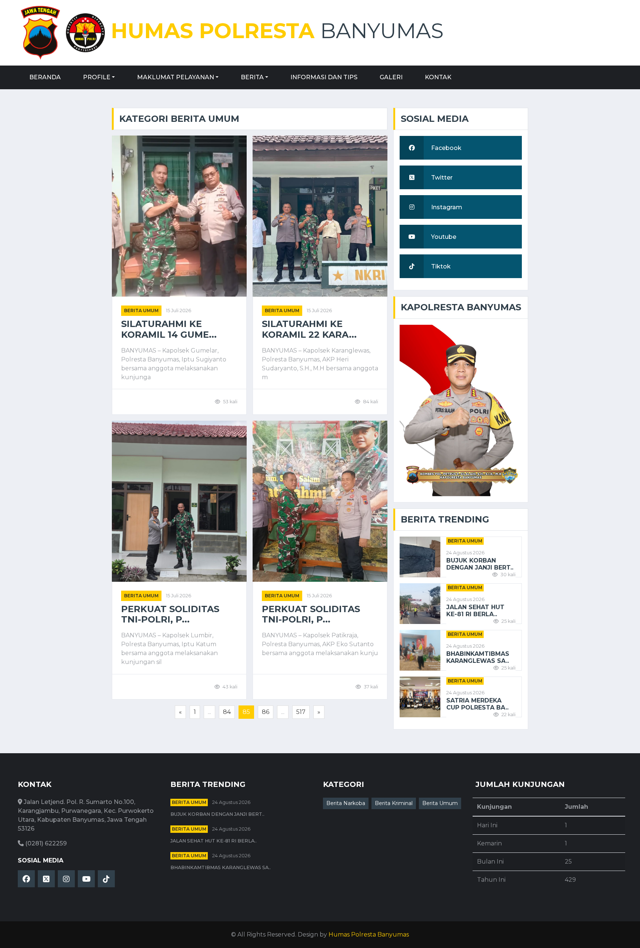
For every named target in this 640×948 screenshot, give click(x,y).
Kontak (438, 77)
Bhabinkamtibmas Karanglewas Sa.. (477, 657)
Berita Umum (141, 310)
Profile (96, 77)
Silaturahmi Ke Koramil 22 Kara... (309, 329)
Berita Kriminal (394, 803)
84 (227, 711)
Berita (252, 77)
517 (301, 711)
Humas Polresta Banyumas (369, 934)
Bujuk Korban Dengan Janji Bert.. (479, 564)
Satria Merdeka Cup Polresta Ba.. (477, 704)
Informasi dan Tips (323, 77)
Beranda (45, 77)
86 (265, 711)
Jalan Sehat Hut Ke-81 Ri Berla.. (475, 611)
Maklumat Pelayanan (175, 77)
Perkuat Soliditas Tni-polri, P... (170, 614)
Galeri (391, 77)
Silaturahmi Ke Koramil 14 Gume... (169, 329)
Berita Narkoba (345, 803)
